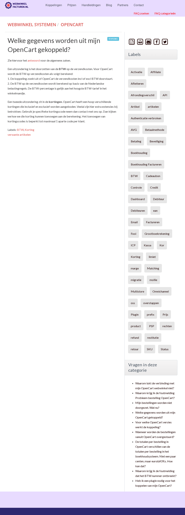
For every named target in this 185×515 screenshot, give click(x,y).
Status (165, 349)
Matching (153, 268)
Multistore (137, 291)
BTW (20, 129)
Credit (154, 187)
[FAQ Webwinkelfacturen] (16, 5)
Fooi (133, 233)
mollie (153, 279)
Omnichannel (160, 291)
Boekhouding (139, 152)
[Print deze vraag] (140, 41)
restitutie (153, 337)
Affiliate (155, 72)
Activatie (136, 72)
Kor (162, 245)
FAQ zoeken (141, 13)
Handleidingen (91, 5)
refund (135, 337)
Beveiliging (157, 141)
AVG (134, 129)
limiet (152, 256)
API (165, 95)
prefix (150, 314)
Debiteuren (138, 210)
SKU (149, 349)
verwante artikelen (19, 134)
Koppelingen (54, 5)
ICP (133, 245)
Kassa (147, 245)
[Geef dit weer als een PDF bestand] (132, 41)
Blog (109, 5)
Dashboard (138, 199)
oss (133, 303)
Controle (136, 187)
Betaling (136, 141)
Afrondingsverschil (142, 95)
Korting (29, 129)
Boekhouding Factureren (146, 164)
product (136, 326)
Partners (122, 5)
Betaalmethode (154, 129)
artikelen (153, 106)
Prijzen (71, 5)
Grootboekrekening (157, 233)
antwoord (34, 60)
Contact (139, 5)
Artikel (135, 106)
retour (135, 349)
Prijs (165, 314)
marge (135, 268)
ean (155, 210)
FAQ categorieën (165, 13)
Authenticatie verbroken (146, 118)
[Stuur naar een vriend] (149, 41)
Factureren (153, 222)
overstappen (151, 303)
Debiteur (158, 199)
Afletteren (137, 83)
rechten (167, 326)
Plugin (135, 314)
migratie (136, 279)
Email (134, 222)
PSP (151, 326)
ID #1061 (113, 38)
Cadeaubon (153, 176)
